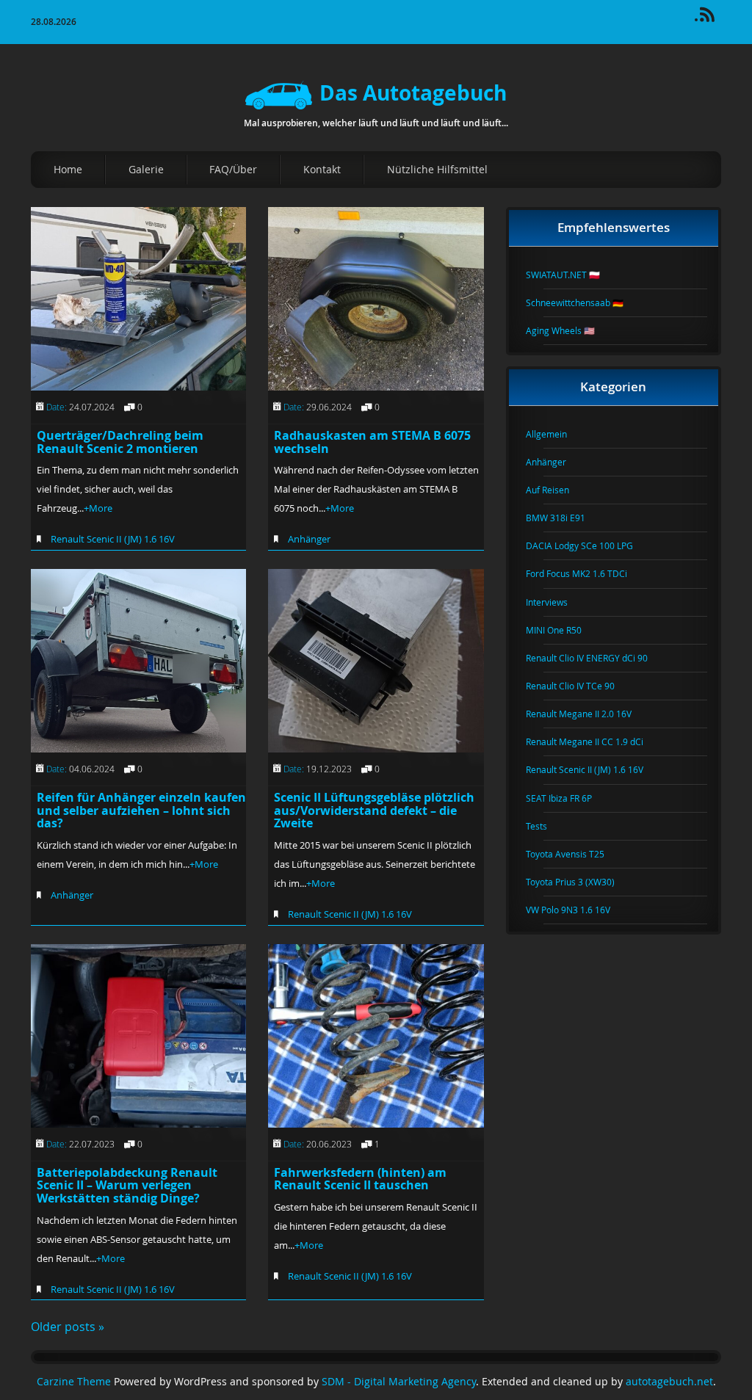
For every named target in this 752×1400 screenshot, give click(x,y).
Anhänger (309, 538)
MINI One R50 (562, 630)
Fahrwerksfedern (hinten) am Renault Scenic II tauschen (360, 1179)
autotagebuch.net (669, 1381)
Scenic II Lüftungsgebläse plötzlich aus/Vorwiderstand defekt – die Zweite (374, 810)
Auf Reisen (556, 490)
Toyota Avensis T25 (573, 854)
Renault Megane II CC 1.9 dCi (593, 741)
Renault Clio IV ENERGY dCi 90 (595, 658)
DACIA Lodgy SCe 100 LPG (588, 545)
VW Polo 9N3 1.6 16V (576, 909)
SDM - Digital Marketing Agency (399, 1381)
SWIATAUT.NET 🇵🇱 (571, 274)
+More (98, 508)
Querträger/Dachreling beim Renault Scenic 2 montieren (120, 442)
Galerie (146, 169)
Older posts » (67, 1327)
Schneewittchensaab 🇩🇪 (583, 302)
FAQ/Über (233, 169)
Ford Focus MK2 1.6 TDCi (585, 573)
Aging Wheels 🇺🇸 (569, 330)
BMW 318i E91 (564, 517)
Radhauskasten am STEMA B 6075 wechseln (372, 442)
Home (68, 169)
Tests (545, 826)
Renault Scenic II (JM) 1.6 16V (113, 538)
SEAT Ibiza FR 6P (567, 798)
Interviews (555, 602)
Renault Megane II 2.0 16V (587, 713)
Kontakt (322, 169)
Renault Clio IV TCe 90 (579, 686)
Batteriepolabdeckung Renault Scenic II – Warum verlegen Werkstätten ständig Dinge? (127, 1185)
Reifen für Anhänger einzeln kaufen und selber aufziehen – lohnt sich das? (141, 810)
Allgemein (555, 434)
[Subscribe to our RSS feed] (713, 19)
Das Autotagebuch (413, 93)
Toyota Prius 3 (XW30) (579, 882)
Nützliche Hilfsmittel (437, 169)
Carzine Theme (74, 1381)
